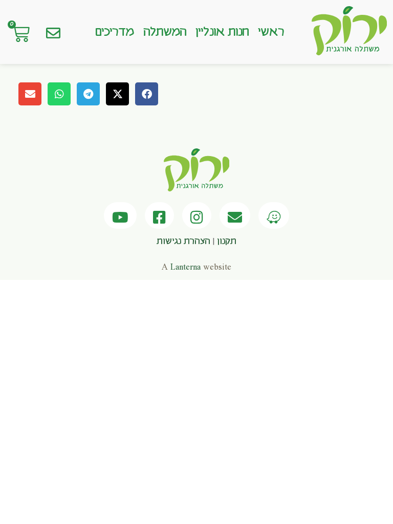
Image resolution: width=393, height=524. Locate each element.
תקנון (226, 241)
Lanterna (185, 267)
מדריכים (114, 32)
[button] (146, 93)
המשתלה (165, 32)
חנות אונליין (222, 32)
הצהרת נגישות (183, 241)
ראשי (270, 32)
